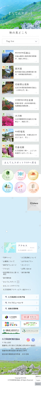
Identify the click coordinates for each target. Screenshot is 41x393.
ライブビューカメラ (15, 303)
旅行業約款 (7, 278)
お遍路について (9, 261)
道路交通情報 (13, 308)
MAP (33, 345)
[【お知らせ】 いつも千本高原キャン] (20, 231)
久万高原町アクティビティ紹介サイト (17, 289)
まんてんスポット (9, 282)
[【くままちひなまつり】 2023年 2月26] (7, 231)
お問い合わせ (26, 269)
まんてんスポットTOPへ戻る (20, 162)
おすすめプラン (27, 261)
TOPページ (7, 257)
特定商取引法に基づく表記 (11, 273)
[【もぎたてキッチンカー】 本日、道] (20, 217)
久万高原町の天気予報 (16, 297)
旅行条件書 (25, 272)
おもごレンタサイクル (11, 286)
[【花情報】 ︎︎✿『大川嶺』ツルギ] (20, 204)
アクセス (6, 269)
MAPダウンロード (10, 265)
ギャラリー (25, 265)
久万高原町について (28, 257)
